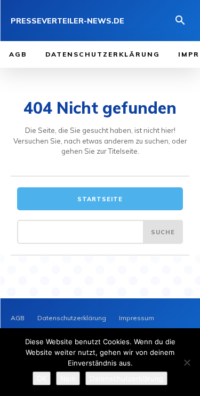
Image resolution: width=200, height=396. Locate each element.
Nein (68, 378)
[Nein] (186, 362)
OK (41, 378)
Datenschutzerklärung (126, 378)
